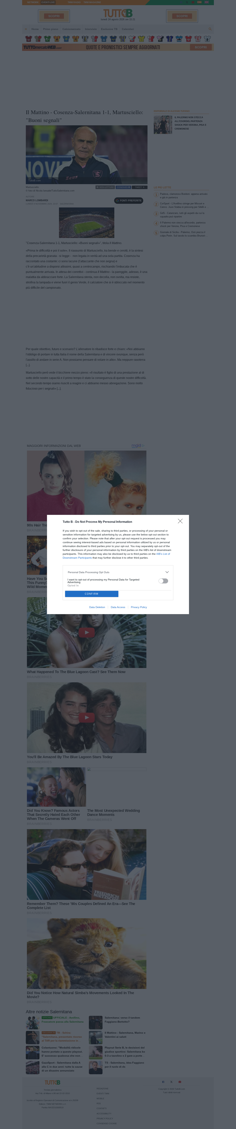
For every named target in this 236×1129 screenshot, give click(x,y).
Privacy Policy (139, 607)
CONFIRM (91, 593)
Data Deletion (97, 607)
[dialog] (118, 564)
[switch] (163, 580)
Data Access (118, 607)
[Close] (181, 522)
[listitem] (118, 572)
